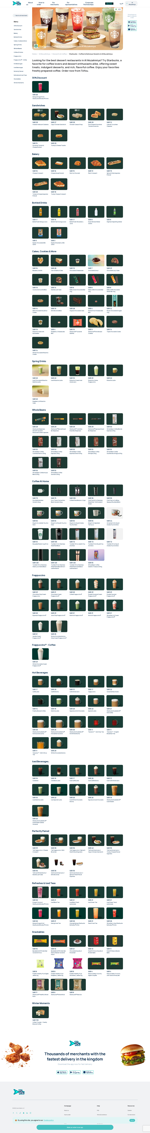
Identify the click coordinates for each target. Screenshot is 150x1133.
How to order (67, 1114)
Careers (130, 1110)
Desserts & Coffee (59, 54)
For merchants (131, 1114)
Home (34, 54)
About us (66, 1110)
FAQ (98, 1110)
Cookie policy (49, 1120)
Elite (109, 3)
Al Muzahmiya (44, 54)
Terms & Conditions (102, 1114)
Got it (132, 1120)
